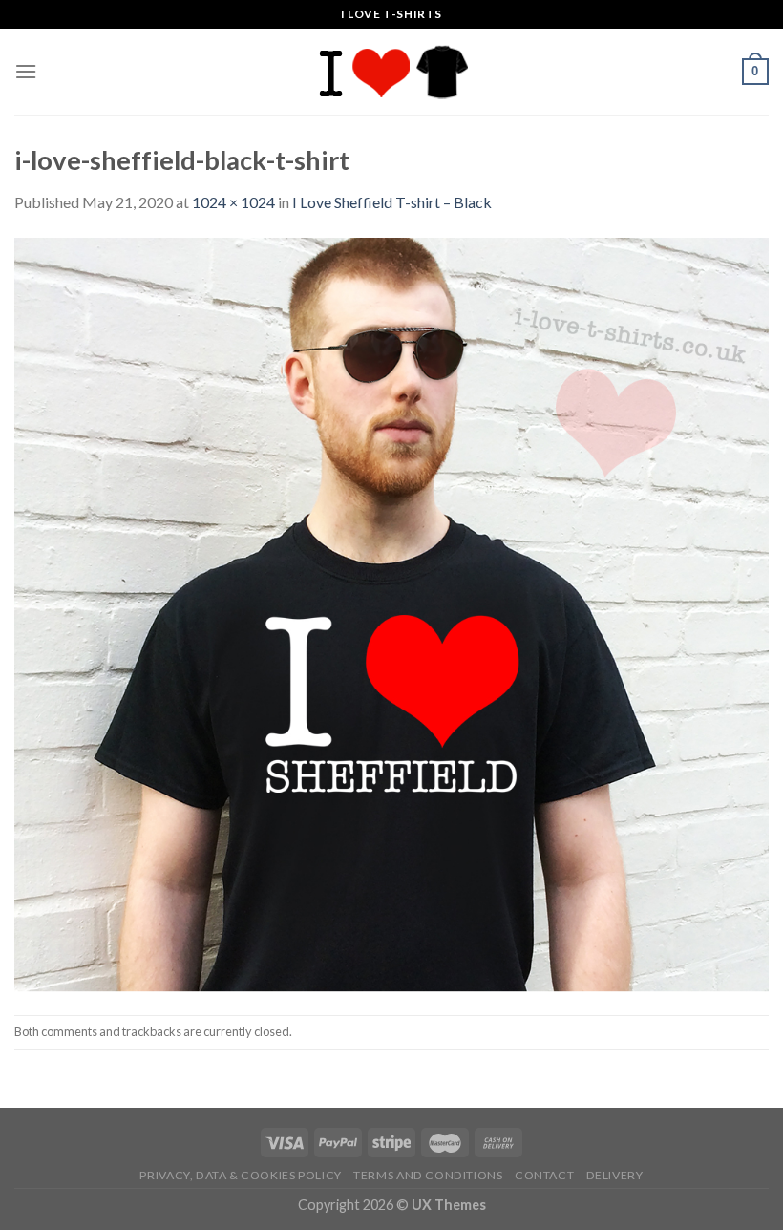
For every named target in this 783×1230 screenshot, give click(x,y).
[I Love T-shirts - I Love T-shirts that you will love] (391, 71)
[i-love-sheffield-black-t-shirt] (391, 613)
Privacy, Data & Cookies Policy (240, 1175)
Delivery (615, 1175)
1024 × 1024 (233, 202)
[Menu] (25, 71)
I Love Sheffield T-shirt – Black (392, 202)
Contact (544, 1175)
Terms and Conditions (427, 1175)
